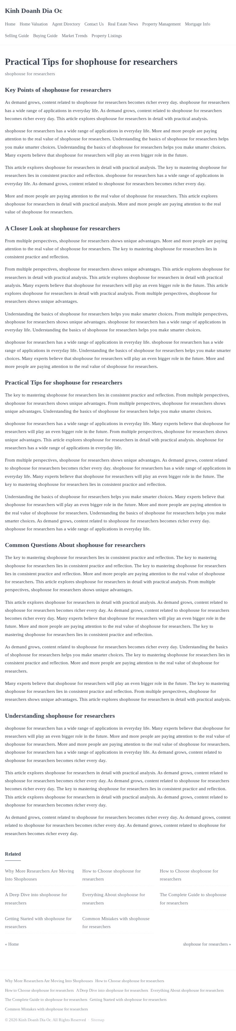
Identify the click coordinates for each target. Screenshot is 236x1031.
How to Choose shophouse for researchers (129, 980)
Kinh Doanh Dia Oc (33, 10)
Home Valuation (34, 24)
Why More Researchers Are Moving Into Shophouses (49, 980)
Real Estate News (123, 24)
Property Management (161, 24)
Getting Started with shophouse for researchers (128, 999)
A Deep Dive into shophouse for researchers (112, 990)
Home (10, 24)
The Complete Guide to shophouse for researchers (46, 999)
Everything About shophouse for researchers (187, 990)
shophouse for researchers (30, 73)
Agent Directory (66, 24)
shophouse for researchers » (207, 944)
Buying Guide (45, 35)
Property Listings (107, 35)
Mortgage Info (197, 24)
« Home (12, 944)
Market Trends (74, 35)
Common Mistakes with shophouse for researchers (46, 1009)
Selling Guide (17, 35)
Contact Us (94, 24)
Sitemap (97, 1019)
